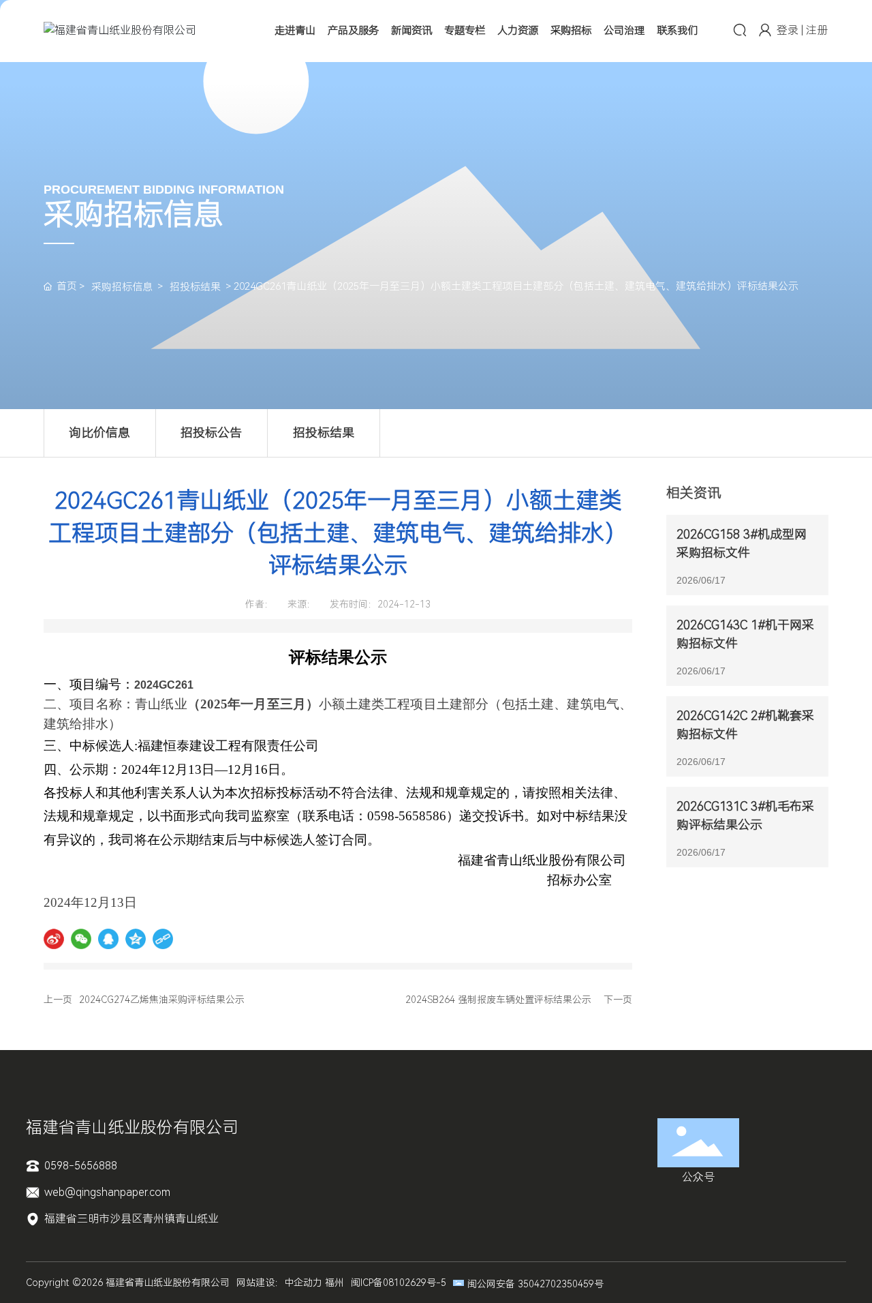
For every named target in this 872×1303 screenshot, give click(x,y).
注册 (817, 30)
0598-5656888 (79, 1165)
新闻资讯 (411, 31)
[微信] (81, 939)
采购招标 (570, 31)
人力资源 (517, 31)
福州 (334, 1282)
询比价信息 (99, 432)
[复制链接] (163, 939)
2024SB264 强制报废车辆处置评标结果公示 (498, 999)
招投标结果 (195, 287)
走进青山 (295, 31)
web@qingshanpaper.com (106, 1192)
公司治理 (624, 31)
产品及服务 (353, 31)
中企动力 (303, 1282)
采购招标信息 (122, 287)
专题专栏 (464, 31)
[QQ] (108, 939)
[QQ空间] (135, 939)
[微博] (54, 939)
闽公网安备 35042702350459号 (535, 1283)
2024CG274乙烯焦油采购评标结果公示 (162, 999)
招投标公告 (211, 432)
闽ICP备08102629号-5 (398, 1282)
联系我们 (677, 31)
